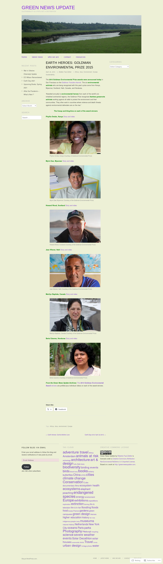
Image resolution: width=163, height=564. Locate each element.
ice (91, 518)
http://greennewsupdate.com (125, 464)
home (24, 57)
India (93, 518)
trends (95, 542)
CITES (83, 475)
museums (87, 520)
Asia (81, 72)
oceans (72, 527)
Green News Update (48, 7)
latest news (37, 57)
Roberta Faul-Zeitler (125, 456)
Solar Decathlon (82, 538)
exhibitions (81, 500)
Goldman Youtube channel (71, 82)
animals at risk (87, 455)
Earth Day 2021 (29, 81)
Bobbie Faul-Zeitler (65, 72)
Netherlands (81, 524)
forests (70, 511)
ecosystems (71, 488)
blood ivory (74, 471)
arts (75, 464)
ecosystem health (89, 485)
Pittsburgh (87, 531)
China (76, 474)
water (95, 545)
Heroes (93, 514)
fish (79, 507)
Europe (95, 72)
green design (81, 514)
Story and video (69, 116)
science (68, 534)
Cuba (86, 482)
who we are (53, 57)
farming (86, 504)
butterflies (68, 474)
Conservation (73, 481)
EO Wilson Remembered (33, 77)
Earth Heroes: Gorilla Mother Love (58, 435)
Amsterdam (69, 456)
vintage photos (87, 546)
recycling (95, 532)
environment (63, 426)
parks (87, 528)
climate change (74, 477)
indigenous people (69, 521)
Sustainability (50, 75)
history (85, 517)
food (65, 510)
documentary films (71, 485)
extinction (77, 503)
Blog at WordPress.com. (29, 559)
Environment (88, 72)
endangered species (78, 494)
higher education (72, 517)
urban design (72, 545)
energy (80, 497)
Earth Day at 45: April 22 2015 (95, 435)
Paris (81, 528)
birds (66, 471)
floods (95, 507)
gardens (84, 510)
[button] (75, 137)
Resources (80, 57)
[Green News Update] (81, 35)
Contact (67, 57)
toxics (82, 542)
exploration (67, 504)
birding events (89, 467)
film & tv (74, 507)
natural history (68, 524)
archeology (67, 460)
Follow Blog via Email (34, 448)
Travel (88, 541)
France (76, 510)
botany (91, 471)
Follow (26, 467)
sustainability (75, 542)
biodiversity (72, 466)
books (83, 470)
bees (82, 464)
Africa (77, 72)
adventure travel (75, 451)
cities (90, 474)
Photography (72, 530)
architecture (80, 459)
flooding (86, 507)
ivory (78, 521)
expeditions (93, 500)
